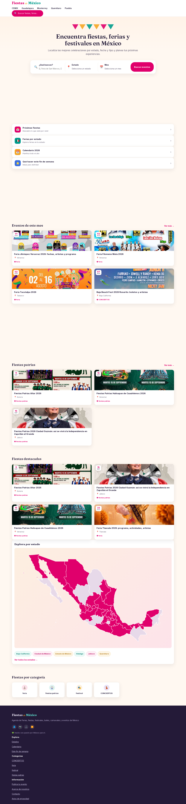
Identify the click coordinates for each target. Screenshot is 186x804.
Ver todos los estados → (26, 660)
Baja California (23, 654)
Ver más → (169, 226)
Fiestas (26, 3)
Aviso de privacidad (20, 799)
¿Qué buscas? (46, 65)
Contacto (16, 794)
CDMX (15, 8)
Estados (15, 742)
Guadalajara (28, 8)
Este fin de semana (20, 751)
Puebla (68, 8)
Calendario (16, 747)
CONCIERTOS (18, 761)
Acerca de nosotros (20, 789)
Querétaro (56, 8)
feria (14, 765)
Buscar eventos (142, 67)
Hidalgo (79, 654)
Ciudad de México (42, 654)
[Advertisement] (93, 100)
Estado (75, 65)
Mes (107, 65)
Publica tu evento (19, 784)
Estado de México (63, 654)
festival (15, 770)
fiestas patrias (18, 775)
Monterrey (42, 8)
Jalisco (91, 654)
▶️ (32, 727)
